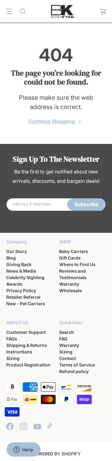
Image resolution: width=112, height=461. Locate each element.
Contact (67, 358)
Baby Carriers (73, 251)
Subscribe (86, 204)
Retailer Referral (23, 297)
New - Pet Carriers (25, 303)
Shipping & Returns (26, 345)
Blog (11, 257)
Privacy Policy (21, 290)
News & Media (21, 271)
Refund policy (74, 371)
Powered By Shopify (56, 453)
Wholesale (70, 290)
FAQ (63, 338)
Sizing (13, 358)
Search (66, 332)
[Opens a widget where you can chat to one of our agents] (23, 450)
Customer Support (26, 332)
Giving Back (18, 264)
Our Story (16, 251)
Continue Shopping (51, 121)
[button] (9, 11)
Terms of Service (77, 364)
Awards (14, 284)
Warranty (69, 284)
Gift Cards (70, 257)
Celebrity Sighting (25, 277)
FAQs (11, 338)
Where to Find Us (77, 264)
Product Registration (28, 364)
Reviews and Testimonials (72, 274)
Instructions (19, 351)
